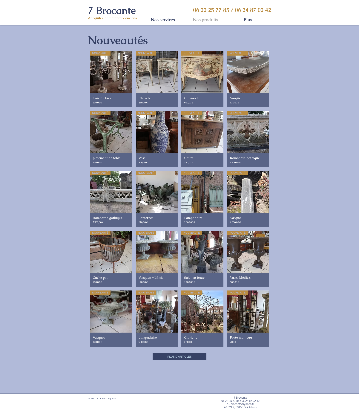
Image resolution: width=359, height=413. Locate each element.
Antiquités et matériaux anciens (112, 18)
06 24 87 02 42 (253, 10)
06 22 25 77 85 (211, 10)
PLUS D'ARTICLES (179, 356)
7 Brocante (112, 10)
